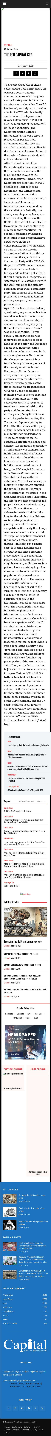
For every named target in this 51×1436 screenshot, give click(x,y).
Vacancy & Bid (9, 883)
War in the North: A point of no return (21, 953)
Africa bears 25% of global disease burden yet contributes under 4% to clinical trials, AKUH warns (24, 876)
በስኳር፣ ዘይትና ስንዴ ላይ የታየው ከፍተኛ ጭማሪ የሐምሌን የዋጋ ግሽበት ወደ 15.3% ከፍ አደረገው (24, 843)
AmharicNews (8, 839)
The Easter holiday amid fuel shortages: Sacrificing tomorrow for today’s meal (32, 1245)
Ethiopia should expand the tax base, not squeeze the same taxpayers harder (22, 977)
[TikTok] (35, 1408)
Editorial (8, 45)
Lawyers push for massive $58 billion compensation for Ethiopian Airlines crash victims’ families (33, 1273)
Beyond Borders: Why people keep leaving (22, 964)
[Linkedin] (22, 1408)
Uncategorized (13, 787)
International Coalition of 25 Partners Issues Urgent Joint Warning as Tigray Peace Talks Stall (24, 821)
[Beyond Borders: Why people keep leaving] (9, 1225)
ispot (9, 742)
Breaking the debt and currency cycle (23, 941)
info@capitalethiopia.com (24, 1380)
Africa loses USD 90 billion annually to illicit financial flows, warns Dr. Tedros (24, 854)
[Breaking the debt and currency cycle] (25, 922)
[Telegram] (29, 1408)
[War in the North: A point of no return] (9, 1212)
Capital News (8, 808)
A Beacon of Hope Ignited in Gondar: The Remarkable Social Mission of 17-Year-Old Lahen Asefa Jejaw (24, 865)
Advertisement (26, 801)
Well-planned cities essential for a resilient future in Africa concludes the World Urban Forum (28, 767)
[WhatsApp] (35, 73)
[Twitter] (22, 73)
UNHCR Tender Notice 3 (11, 886)
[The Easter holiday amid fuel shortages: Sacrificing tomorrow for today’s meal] (9, 1246)
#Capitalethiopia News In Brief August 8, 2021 (25, 790)
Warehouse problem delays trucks (38, 1173)
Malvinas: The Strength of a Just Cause (18, 811)
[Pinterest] (28, 73)
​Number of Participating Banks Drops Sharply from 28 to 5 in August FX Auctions (24, 832)
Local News (11, 775)
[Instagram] (15, 1408)
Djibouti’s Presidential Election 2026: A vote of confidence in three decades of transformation (33, 1259)
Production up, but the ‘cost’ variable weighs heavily (28, 745)
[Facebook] (16, 73)
